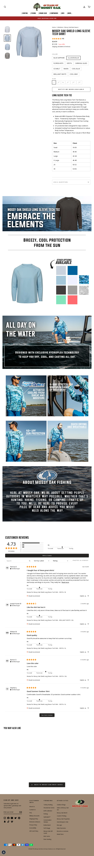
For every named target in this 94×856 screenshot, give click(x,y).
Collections (60, 27)
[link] (58, 38)
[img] (15, 568)
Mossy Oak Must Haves (71, 27)
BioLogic (59, 825)
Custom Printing (61, 816)
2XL (73, 82)
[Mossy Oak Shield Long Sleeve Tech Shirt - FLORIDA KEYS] (10, 765)
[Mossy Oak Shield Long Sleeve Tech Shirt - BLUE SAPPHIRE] (5, 765)
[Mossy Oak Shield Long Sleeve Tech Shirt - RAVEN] (20, 765)
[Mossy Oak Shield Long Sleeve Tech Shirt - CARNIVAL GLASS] (15, 765)
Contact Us (32, 810)
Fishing (46, 814)
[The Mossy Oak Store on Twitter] (15, 818)
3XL (79, 82)
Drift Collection (48, 811)
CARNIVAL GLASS (81, 63)
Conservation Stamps (47, 821)
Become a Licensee (62, 831)
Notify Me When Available (71, 89)
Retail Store (60, 834)
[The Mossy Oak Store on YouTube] (12, 818)
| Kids (62, 13)
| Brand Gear (43, 13)
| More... (69, 13)
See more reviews (47, 715)
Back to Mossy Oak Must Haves (48, 784)
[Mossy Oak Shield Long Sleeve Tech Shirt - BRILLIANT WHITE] (5, 767)
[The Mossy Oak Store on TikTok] (8, 821)
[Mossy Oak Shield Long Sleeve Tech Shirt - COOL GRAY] (7, 767)
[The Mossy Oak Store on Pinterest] (19, 818)
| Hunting (25, 13)
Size (54, 79)
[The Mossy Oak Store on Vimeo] (12, 821)
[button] (31, 543)
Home (54, 27)
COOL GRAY (74, 74)
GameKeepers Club (62, 822)
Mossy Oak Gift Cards (48, 832)
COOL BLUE (76, 69)
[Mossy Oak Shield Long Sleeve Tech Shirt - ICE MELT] (17, 765)
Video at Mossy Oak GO (63, 809)
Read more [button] (65, 582)
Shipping (54, 46)
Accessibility (32, 828)
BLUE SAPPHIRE (59, 58)
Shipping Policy (33, 819)
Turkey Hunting (48, 805)
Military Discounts (34, 816)
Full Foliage (47, 828)
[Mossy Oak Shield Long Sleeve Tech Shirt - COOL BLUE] (22, 765)
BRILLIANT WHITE (60, 74)
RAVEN (66, 69)
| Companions (54, 13)
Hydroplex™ (47, 817)
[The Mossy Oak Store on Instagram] (5, 818)
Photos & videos (80, 560)
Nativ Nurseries (61, 828)
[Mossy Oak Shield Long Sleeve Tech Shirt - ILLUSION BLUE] (7, 765)
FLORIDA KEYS (58, 63)
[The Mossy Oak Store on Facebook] (8, 818)
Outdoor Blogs (61, 805)
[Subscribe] (20, 812)
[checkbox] (79, 560)
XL (68, 82)
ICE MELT (57, 69)
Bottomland (47, 825)
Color (55, 54)
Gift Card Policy (33, 831)
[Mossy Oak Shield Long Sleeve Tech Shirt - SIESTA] (12, 765)
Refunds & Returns (34, 822)
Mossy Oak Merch (62, 813)
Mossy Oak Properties (63, 819)
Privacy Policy (33, 825)
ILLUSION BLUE (73, 58)
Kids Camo (47, 836)
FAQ (30, 813)
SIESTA (69, 63)
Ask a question (61, 182)
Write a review (47, 555)
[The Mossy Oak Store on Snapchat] (5, 821)
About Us (32, 806)
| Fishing (33, 13)
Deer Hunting (47, 839)
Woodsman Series (49, 808)
